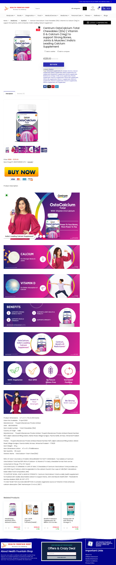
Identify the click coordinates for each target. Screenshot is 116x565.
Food (39, 15)
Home (5, 21)
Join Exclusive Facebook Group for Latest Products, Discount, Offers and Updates (104, 544)
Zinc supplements (60, 82)
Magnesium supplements (58, 74)
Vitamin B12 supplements (71, 77)
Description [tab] (9, 94)
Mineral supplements (71, 74)
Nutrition (24, 21)
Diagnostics (29, 15)
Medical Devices (51, 15)
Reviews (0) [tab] (21, 94)
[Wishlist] (93, 7)
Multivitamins (47, 76)
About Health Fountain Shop (17, 551)
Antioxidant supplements (54, 71)
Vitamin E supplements (57, 81)
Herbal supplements (68, 72)
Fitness (87, 15)
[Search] (85, 8)
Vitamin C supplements (63, 79)
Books (19, 15)
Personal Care (76, 15)
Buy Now (53, 64)
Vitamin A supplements (57, 77)
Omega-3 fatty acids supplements (61, 76)
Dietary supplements (56, 72)
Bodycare (10, 15)
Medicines (64, 15)
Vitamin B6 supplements (50, 79)
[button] (39, 27)
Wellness (97, 15)
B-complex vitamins (66, 71)
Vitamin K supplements (70, 81)
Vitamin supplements (49, 82)
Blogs (106, 15)
